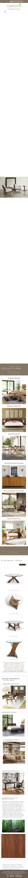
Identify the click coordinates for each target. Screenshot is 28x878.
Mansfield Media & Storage (14, 463)
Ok (7, 876)
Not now (12, 876)
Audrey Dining (14, 378)
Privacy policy (19, 876)
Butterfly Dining (14, 434)
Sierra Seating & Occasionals (14, 491)
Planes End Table (14, 659)
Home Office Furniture (11, 771)
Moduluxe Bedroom (14, 406)
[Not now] (26, 874)
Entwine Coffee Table (14, 590)
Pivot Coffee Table (14, 636)
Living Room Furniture (11, 740)
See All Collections (14, 372)
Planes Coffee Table (14, 613)
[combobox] (16, 1)
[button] (6, 1)
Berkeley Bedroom (14, 518)
